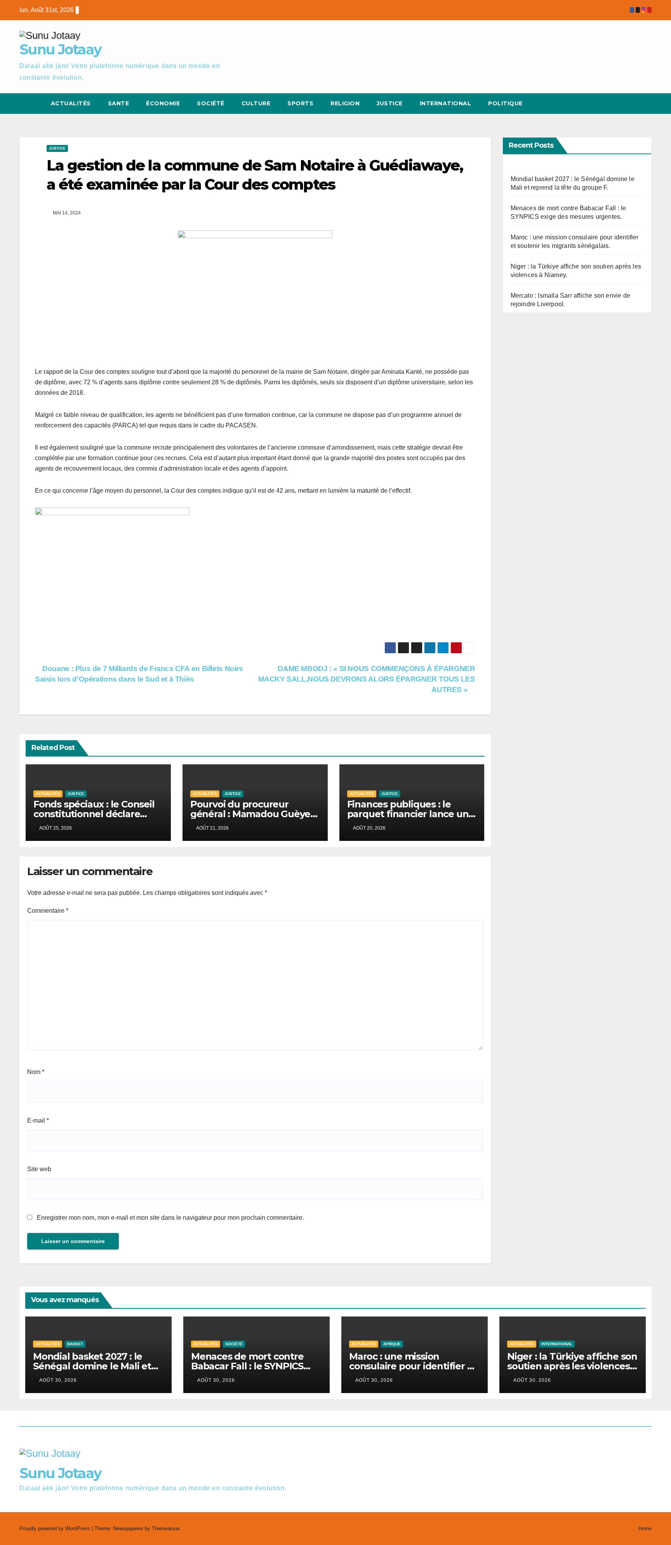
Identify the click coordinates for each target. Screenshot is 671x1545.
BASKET (75, 1344)
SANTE (118, 103)
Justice (390, 103)
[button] (631, 103)
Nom (35, 1072)
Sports (300, 103)
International (445, 103)
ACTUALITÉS (71, 103)
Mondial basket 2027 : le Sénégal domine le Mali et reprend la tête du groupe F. (97, 1366)
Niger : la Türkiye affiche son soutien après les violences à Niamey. (572, 1366)
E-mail (38, 1120)
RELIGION (345, 103)
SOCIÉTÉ (210, 103)
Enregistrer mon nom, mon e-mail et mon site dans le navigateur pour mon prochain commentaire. (170, 1217)
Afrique (392, 1344)
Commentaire (47, 910)
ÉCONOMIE (163, 103)
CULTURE (256, 103)
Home (645, 1528)
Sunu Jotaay (60, 49)
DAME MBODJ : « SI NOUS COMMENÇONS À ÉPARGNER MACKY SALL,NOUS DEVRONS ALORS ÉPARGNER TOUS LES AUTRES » (366, 679)
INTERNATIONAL (556, 1344)
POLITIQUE (505, 103)
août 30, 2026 (58, 1380)
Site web (39, 1169)
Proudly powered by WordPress (55, 1528)
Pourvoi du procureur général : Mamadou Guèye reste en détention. (250, 814)
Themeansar (165, 1528)
